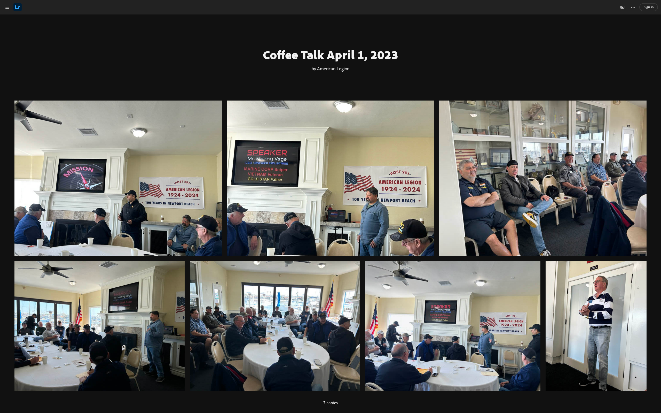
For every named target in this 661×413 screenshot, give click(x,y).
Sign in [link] (649, 7)
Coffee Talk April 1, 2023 (330, 54)
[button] (7, 7)
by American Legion (331, 68)
